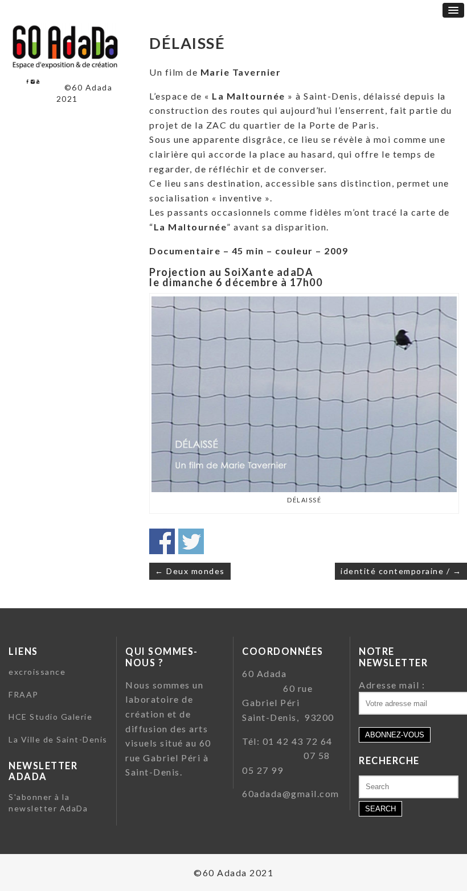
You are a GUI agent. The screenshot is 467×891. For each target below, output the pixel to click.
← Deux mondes (190, 571)
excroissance (37, 671)
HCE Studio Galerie (50, 716)
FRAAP (24, 694)
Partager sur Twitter (191, 541)
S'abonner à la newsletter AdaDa (48, 802)
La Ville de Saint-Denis (58, 739)
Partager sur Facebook (162, 541)
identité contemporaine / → (401, 571)
